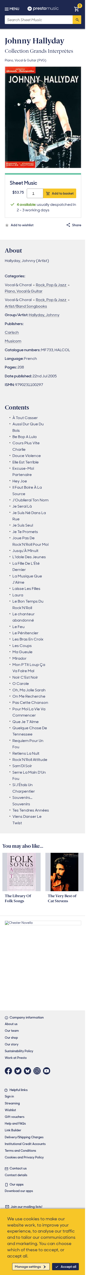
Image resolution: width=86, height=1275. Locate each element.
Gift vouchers (14, 1117)
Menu (14, 8)
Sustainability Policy (19, 1051)
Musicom (13, 341)
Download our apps (19, 1191)
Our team (12, 1031)
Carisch (12, 332)
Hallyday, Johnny (44, 314)
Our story (11, 1044)
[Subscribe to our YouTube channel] (48, 1070)
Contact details (16, 1175)
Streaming (12, 1103)
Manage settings (28, 1266)
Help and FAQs (15, 1123)
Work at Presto (16, 1058)
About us (11, 1024)
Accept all (68, 1266)
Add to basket (63, 193)
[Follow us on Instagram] (38, 1070)
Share (76, 225)
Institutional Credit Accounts (25, 1144)
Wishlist (10, 1110)
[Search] (77, 19)
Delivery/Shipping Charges (24, 1137)
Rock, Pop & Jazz (51, 284)
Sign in (9, 1096)
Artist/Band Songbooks (26, 306)
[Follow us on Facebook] (9, 1070)
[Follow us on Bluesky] (28, 1070)
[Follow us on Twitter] (19, 1070)
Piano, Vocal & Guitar (24, 291)
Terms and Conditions (20, 1151)
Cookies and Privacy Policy (24, 1157)
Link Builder (13, 1130)
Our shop (11, 1038)
